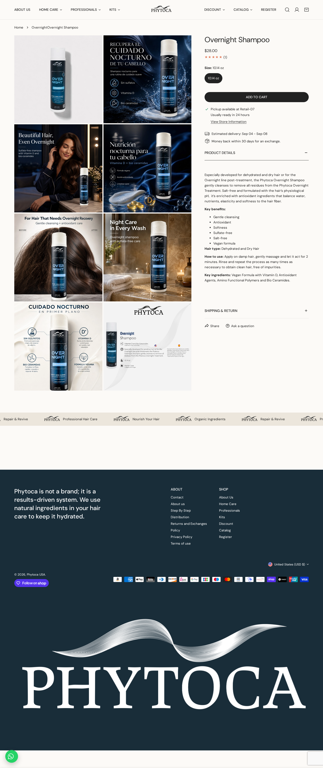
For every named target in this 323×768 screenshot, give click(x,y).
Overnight (39, 27)
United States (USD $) (289, 564)
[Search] (287, 9)
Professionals (229, 510)
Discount (226, 524)
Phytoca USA (36, 574)
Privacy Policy (181, 537)
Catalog (225, 530)
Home (18, 27)
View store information (229, 121)
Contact (177, 497)
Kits (222, 517)
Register (225, 537)
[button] (306, 9)
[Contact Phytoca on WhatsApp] (11, 756)
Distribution (180, 517)
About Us (226, 497)
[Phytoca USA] (161, 9)
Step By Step (181, 510)
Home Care (227, 504)
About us (178, 504)
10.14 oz (213, 78)
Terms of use (181, 543)
